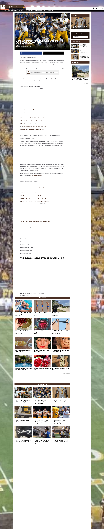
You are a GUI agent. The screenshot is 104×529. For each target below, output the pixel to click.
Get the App (21, 10)
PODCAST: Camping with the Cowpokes (29, 106)
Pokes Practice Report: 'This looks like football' (31, 120)
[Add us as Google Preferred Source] (93, 8)
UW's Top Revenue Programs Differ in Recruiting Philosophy (83, 45)
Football (38, 8)
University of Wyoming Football (38, 293)
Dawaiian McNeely (28, 293)
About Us (58, 8)
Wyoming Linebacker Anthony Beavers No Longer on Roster (61, 440)
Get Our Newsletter (29, 10)
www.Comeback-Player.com (36, 175)
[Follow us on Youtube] (102, 8)
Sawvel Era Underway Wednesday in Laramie (30, 123)
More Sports (51, 8)
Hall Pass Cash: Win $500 (48, 10)
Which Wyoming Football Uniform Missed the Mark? (60, 401)
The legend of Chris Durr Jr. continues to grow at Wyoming (33, 187)
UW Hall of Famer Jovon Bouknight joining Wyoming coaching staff (35, 221)
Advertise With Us (38, 10)
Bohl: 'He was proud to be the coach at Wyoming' (31, 195)
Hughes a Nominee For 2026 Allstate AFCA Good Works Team (42, 441)
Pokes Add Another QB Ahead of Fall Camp (23, 421)
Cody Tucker (20, 46)
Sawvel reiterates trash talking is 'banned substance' (32, 117)
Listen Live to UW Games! (12, 10)
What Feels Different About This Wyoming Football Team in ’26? (42, 422)
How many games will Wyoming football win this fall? (32, 129)
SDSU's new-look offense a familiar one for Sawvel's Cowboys (34, 198)
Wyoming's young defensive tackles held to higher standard (34, 112)
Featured (27, 295)
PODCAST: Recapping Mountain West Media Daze (31, 192)
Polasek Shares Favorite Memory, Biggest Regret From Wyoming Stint (61, 422)
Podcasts (33, 8)
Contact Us (64, 8)
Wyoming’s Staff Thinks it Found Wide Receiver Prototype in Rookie (41, 402)
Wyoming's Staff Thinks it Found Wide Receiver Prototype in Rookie (84, 51)
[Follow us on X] (99, 8)
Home (28, 8)
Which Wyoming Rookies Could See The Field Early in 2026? (23, 440)
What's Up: (4, 10)
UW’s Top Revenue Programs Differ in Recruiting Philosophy (23, 401)
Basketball (44, 8)
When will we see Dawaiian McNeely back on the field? (32, 190)
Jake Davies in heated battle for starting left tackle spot (33, 184)
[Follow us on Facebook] (96, 8)
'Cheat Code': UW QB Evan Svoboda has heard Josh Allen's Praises (35, 115)
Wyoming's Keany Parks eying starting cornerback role (32, 109)
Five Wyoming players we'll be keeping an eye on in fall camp (34, 126)
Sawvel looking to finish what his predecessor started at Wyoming (35, 201)
